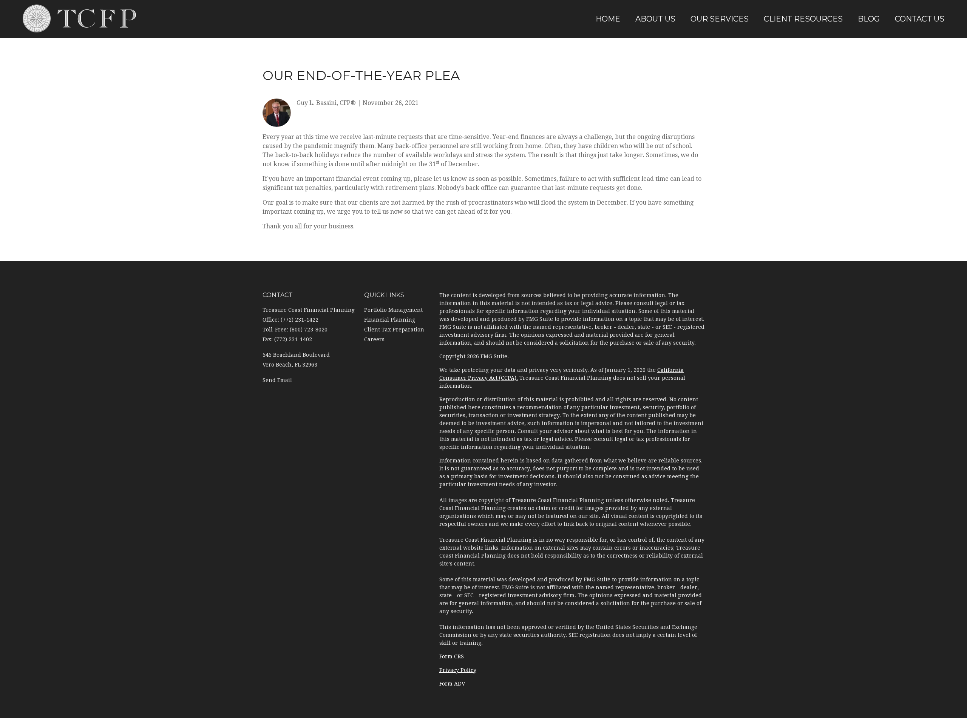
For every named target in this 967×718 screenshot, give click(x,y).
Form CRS (451, 656)
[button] (655, 19)
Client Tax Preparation (394, 330)
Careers (374, 339)
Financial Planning (389, 320)
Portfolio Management (393, 310)
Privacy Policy (457, 670)
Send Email (277, 380)
